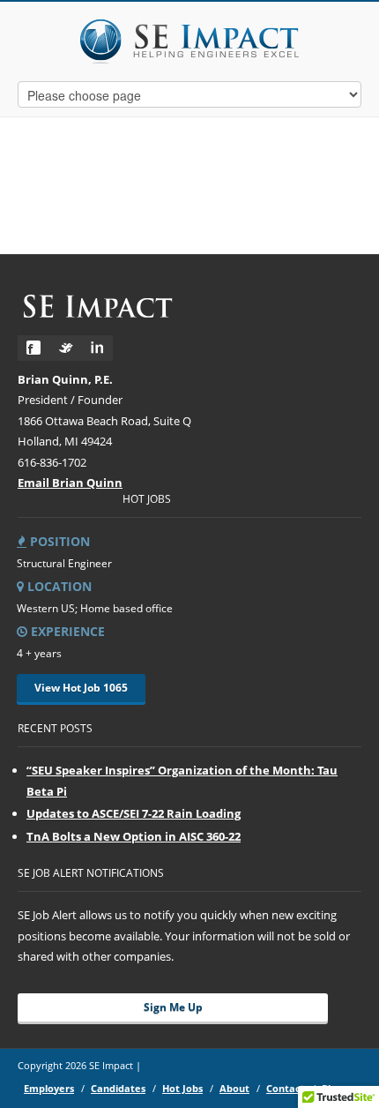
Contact (285, 1088)
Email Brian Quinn (70, 482)
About (234, 1088)
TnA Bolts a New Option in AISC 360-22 (133, 836)
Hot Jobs (182, 1088)
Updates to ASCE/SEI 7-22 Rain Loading (133, 813)
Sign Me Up (173, 1006)
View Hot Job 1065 (81, 687)
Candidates (118, 1088)
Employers (49, 1088)
